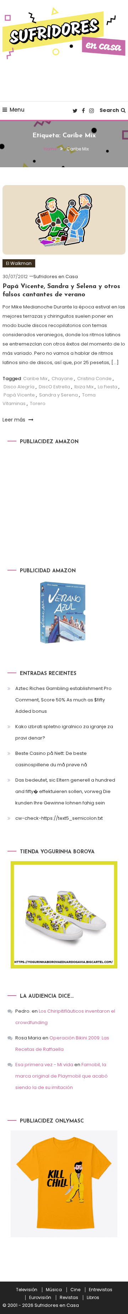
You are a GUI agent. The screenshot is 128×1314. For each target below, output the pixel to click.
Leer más (14, 419)
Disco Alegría (19, 386)
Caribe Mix (35, 378)
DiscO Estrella (54, 386)
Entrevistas (100, 1289)
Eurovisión (40, 1297)
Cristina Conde (94, 378)
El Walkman (19, 263)
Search (109, 110)
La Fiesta (107, 386)
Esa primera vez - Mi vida (44, 1064)
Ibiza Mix (84, 386)
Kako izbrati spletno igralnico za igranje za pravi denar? (64, 732)
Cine (75, 1289)
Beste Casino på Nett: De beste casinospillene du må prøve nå (51, 759)
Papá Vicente (19, 395)
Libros (93, 1297)
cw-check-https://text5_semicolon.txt (59, 818)
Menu (17, 109)
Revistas (69, 1297)
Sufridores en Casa (55, 276)
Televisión (26, 1289)
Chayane (62, 378)
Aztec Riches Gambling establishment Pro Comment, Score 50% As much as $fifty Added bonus (63, 700)
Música (54, 1289)
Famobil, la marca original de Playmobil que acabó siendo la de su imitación (61, 1076)
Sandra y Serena (58, 395)
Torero (38, 403)
